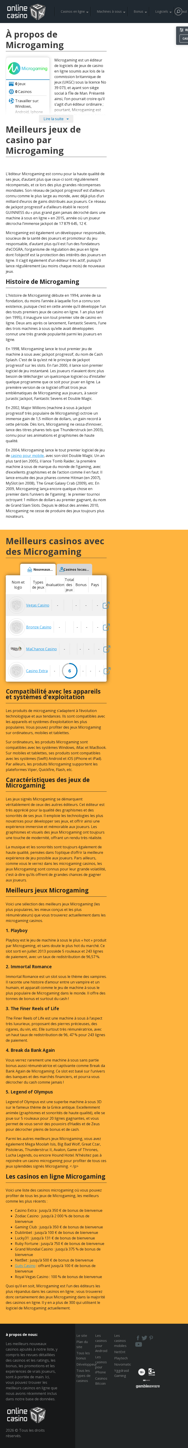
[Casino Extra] (107, 671)
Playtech (121, 1358)
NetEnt (119, 1351)
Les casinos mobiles (120, 1340)
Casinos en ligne (73, 11)
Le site (81, 1335)
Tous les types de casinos (83, 1375)
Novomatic (122, 1364)
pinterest (151, 1337)
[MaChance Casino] (106, 649)
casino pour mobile (27, 455)
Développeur (86, 1364)
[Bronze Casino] (106, 627)
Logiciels (161, 11)
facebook (138, 1337)
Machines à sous (109, 11)
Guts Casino (25, 1265)
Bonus (138, 11)
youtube (139, 1344)
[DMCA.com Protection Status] (147, 1381)
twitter (144, 1337)
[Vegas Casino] (106, 605)
